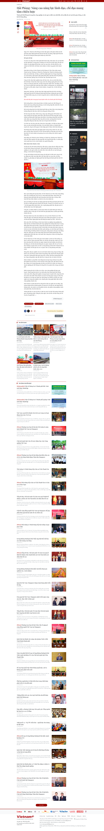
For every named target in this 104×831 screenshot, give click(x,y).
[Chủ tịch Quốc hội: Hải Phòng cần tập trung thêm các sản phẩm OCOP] (58, 329)
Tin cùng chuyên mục (25, 383)
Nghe (74, 144)
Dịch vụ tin (73, 816)
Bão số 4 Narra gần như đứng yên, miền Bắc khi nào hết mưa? (78, 123)
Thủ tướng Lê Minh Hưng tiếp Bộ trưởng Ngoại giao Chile (33, 526)
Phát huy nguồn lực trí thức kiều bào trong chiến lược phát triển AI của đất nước (32, 682)
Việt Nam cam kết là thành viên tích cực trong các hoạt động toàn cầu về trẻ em (33, 414)
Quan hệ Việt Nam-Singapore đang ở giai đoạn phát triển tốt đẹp (33, 584)
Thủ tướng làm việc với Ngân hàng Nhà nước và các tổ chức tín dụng (77, 46)
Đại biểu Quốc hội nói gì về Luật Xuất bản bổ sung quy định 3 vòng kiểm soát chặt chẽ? (74, 139)
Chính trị (19, 4)
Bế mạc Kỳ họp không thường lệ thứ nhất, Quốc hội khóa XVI (33, 737)
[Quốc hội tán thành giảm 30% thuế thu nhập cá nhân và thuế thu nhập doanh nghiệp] (59, 768)
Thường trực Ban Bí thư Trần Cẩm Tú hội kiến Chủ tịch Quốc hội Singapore (32, 779)
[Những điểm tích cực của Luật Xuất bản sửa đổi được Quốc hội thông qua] (59, 699)
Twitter (18, 26)
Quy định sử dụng (49, 816)
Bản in (18, 29)
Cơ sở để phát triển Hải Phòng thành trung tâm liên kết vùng (25, 338)
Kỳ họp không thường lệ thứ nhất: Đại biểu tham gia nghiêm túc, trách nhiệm (32, 570)
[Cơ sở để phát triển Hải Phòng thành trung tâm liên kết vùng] (25, 329)
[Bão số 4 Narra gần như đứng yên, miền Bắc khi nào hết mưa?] (78, 114)
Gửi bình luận (59, 315)
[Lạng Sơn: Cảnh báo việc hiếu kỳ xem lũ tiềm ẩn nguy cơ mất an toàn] (78, 93)
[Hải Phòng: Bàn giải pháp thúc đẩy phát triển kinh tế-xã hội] (25, 358)
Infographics (75, 60)
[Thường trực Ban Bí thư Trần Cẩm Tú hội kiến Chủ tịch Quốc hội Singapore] (59, 782)
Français (68, 1)
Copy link (18, 32)
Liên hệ (84, 816)
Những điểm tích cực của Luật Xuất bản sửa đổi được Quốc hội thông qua (32, 696)
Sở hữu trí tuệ (42, 816)
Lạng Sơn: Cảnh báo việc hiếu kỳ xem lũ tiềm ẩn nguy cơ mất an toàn (77, 103)
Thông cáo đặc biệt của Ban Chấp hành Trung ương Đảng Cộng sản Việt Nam (77, 32)
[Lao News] (35, 811)
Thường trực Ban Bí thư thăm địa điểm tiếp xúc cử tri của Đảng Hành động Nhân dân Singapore (33, 456)
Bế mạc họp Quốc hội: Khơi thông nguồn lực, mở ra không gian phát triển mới (32, 669)
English (64, 1)
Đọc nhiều (74, 22)
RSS (55, 816)
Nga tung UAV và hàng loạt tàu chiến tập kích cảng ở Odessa (74, 163)
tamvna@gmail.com (67, 820)
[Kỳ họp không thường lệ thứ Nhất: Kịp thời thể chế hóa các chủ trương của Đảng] (59, 542)
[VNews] (85, 811)
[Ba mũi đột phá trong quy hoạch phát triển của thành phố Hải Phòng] (43, 99)
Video (73, 86)
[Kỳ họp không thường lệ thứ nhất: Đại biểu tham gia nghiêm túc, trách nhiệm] (59, 572)
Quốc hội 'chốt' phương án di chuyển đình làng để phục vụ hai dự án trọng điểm (33, 751)
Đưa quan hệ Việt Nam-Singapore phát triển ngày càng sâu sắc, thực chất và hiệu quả (33, 598)
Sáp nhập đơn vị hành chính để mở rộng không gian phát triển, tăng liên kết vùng (78, 25)
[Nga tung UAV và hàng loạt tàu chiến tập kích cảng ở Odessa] (83, 163)
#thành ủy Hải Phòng (29, 303)
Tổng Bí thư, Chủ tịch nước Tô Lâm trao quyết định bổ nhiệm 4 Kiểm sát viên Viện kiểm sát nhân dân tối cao (33, 497)
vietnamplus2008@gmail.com (48, 824)
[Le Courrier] (72, 811)
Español (72, 1)
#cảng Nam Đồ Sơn (39, 303)
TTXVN (68, 816)
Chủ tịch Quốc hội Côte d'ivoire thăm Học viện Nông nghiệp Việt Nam (32, 442)
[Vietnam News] (63, 811)
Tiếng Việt (60, 1)
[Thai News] (39, 811)
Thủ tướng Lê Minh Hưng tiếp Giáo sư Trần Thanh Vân (33, 469)
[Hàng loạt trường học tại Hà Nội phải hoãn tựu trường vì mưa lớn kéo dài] (83, 152)
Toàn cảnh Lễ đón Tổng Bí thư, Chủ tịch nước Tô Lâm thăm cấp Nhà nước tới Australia (77, 53)
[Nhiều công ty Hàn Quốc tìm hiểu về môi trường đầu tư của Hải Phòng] (41, 329)
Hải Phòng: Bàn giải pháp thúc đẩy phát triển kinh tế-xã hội (24, 367)
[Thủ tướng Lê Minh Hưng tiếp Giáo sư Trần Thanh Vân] (59, 473)
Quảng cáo (79, 816)
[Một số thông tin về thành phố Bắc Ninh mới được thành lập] (59, 390)
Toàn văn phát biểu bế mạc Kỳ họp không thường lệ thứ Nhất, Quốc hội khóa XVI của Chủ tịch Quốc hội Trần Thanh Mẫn (33, 655)
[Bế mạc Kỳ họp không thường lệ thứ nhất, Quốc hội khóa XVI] (59, 740)
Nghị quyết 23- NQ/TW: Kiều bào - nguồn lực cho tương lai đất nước (33, 723)
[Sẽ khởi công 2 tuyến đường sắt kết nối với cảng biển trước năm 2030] (41, 358)
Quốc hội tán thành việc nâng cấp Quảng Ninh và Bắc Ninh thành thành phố (32, 640)
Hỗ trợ (59, 816)
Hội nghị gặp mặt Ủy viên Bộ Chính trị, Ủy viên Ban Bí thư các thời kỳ (78, 39)
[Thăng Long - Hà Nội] (81, 1)
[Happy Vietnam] (45, 811)
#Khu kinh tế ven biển (49, 303)
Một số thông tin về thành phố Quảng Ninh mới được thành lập (33, 400)
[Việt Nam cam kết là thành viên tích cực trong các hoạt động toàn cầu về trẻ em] (59, 417)
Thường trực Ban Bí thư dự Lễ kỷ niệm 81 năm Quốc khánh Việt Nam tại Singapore (32, 428)
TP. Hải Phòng (28, 306)
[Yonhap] (54, 811)
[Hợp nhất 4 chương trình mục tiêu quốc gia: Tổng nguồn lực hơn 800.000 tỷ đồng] (59, 713)
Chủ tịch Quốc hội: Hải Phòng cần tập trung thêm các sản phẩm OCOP (57, 338)
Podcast (74, 133)
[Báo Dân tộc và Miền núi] (18, 811)
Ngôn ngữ (64, 816)
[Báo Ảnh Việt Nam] (80, 811)
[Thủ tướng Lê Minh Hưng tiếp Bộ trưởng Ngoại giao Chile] (59, 528)
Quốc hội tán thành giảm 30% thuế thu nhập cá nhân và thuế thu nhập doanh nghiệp (33, 765)
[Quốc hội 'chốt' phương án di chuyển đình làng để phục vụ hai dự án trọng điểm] (59, 754)
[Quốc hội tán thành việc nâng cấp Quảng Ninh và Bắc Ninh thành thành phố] (59, 643)
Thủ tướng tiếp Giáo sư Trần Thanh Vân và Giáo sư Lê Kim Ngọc (33, 483)
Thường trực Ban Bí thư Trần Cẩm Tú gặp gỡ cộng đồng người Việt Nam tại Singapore (32, 626)
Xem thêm (41, 805)
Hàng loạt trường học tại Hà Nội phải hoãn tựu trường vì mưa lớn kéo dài (74, 151)
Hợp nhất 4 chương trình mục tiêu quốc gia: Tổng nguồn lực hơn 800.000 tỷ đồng (33, 710)
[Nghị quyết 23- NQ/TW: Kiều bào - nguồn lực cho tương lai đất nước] (59, 726)
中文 (75, 1)
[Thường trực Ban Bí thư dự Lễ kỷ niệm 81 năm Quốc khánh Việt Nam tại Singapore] (59, 431)
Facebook (18, 22)
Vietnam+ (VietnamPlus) (26, 1)
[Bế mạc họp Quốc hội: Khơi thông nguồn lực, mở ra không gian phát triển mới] (59, 671)
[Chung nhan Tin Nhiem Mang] (80, 819)
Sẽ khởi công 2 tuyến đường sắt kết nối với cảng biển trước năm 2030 (41, 367)
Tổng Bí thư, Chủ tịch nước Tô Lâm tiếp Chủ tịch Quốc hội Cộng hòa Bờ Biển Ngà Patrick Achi (33, 612)
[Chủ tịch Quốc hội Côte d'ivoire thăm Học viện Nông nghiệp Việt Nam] (59, 445)
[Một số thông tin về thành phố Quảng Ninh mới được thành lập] (59, 403)
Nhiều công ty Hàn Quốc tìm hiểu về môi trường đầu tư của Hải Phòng (41, 338)
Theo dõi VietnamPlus (52, 311)
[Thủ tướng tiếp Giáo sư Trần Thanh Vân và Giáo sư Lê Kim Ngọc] (59, 486)
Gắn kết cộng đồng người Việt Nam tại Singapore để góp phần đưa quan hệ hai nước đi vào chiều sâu (33, 511)
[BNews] (25, 811)
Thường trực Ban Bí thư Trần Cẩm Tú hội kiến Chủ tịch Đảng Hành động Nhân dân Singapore (32, 793)
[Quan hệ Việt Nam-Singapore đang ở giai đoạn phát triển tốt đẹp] (59, 587)
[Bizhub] (30, 811)
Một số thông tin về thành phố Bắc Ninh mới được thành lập (33, 387)
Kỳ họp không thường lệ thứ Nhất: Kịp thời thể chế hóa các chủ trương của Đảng (33, 540)
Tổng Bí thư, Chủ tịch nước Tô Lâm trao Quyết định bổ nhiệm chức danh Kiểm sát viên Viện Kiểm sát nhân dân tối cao (33, 555)
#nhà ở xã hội (58, 303)
